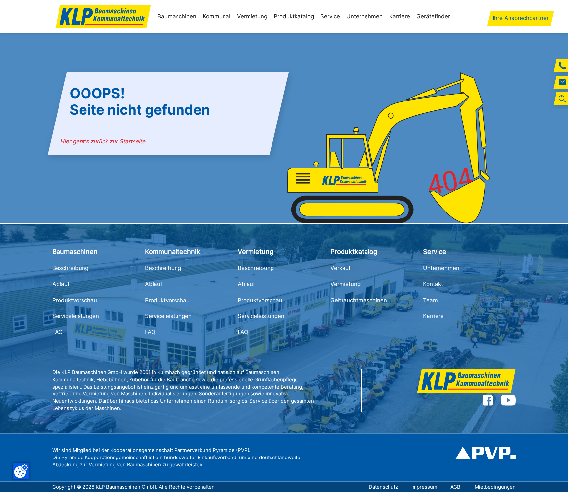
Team (430, 300)
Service (330, 16)
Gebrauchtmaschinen (358, 300)
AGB (456, 487)
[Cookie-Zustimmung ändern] (21, 471)
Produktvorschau (74, 300)
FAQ (57, 332)
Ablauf (61, 284)
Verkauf (340, 268)
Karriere (399, 16)
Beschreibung (70, 268)
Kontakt (433, 284)
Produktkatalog (294, 16)
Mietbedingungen (495, 487)
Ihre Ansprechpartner (521, 18)
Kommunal (216, 16)
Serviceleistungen (75, 316)
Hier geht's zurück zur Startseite (103, 141)
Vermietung (252, 16)
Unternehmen (364, 16)
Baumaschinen (176, 16)
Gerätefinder (433, 16)
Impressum (424, 487)
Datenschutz (383, 487)
